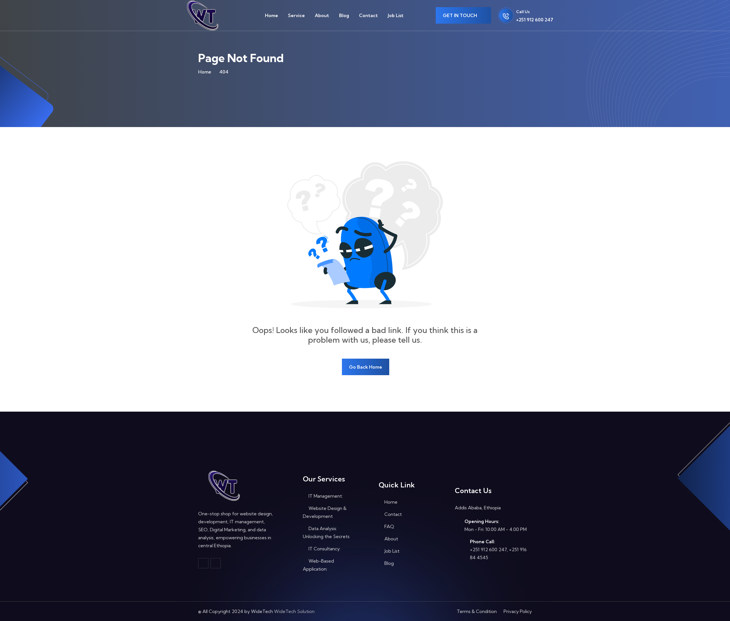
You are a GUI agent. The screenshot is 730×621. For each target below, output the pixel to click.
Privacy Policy (518, 611)
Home (271, 15)
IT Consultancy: (323, 548)
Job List (395, 15)
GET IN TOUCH (460, 15)
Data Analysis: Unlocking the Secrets (326, 532)
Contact (368, 15)
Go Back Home (365, 367)
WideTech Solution (294, 611)
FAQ (388, 526)
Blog (344, 15)
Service (296, 15)
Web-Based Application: (318, 565)
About (322, 15)
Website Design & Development (324, 512)
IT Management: (325, 496)
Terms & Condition (477, 611)
